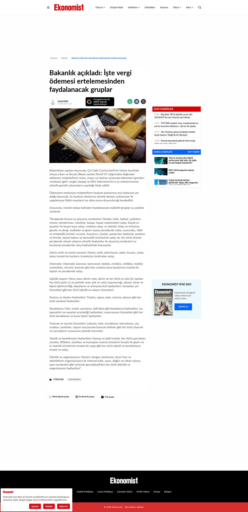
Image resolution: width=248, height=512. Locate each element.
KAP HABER (193, 152)
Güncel (99, 7)
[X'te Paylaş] (143, 101)
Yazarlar (164, 7)
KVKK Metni (142, 492)
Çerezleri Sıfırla (124, 492)
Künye (157, 492)
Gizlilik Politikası (85, 492)
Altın (188, 7)
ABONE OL (183, 307)
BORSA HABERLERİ (163, 152)
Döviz (176, 7)
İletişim (167, 492)
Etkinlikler (150, 7)
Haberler (64, 58)
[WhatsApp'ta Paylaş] (129, 101)
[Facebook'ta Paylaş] (136, 101)
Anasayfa (53, 58)
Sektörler (133, 7)
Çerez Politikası (105, 492)
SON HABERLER (163, 109)
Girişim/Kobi (116, 7)
